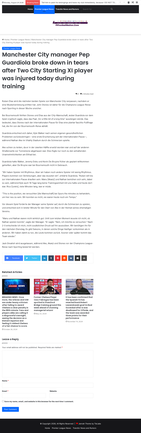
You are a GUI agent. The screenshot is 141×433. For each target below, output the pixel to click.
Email (5, 391)
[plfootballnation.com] (70, 24)
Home (30, 9)
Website (53, 391)
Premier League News (44, 9)
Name (5, 381)
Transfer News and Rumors (67, 9)
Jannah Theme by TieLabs (89, 424)
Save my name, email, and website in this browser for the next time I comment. (39, 401)
